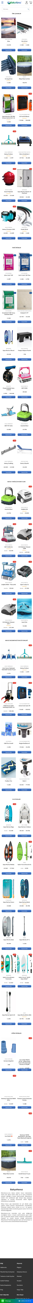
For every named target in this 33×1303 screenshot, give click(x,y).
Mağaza (19, 1267)
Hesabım (19, 1281)
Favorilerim (20, 1285)
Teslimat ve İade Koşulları (7, 1276)
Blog (1, 1289)
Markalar (19, 1276)
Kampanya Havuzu (22, 1272)
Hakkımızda (3, 1267)
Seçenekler (24, 50)
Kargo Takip (20, 1289)
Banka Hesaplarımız (5, 1285)
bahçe (13, 1193)
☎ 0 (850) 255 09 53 (25, 1301)
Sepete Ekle (8, 50)
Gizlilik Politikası (4, 1281)
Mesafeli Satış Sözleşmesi (7, 1272)
